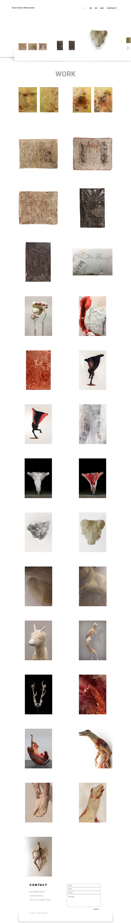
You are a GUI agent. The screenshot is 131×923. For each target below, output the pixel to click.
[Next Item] (128, 48)
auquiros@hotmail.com (37, 892)
